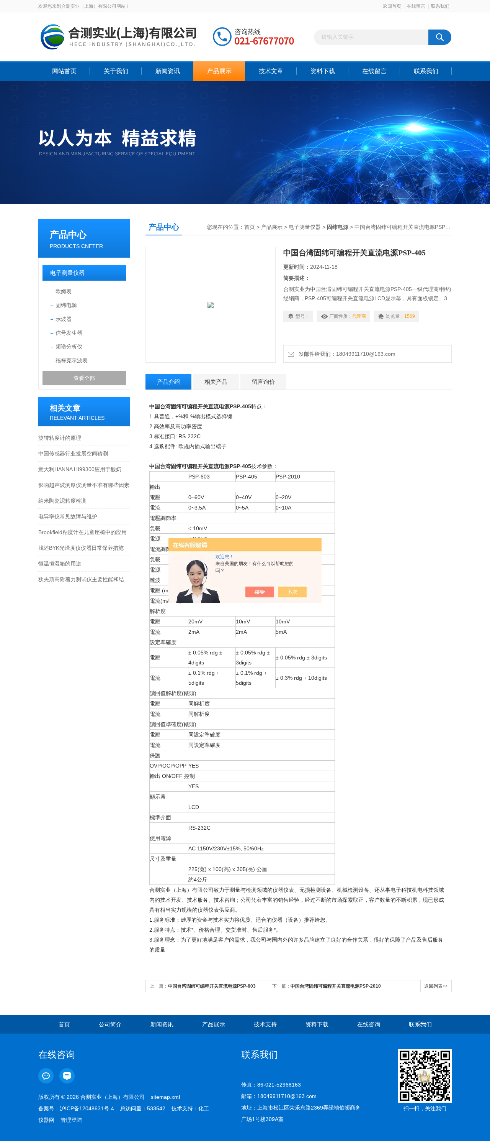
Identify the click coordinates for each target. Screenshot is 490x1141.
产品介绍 (168, 381)
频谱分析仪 (69, 347)
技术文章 (271, 71)
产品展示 (219, 71)
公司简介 (110, 1024)
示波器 (64, 319)
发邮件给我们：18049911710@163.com (345, 354)
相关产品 (215, 381)
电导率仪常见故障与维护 (67, 516)
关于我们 (116, 71)
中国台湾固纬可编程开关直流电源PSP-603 (212, 986)
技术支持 (265, 1024)
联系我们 (440, 6)
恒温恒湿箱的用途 (59, 564)
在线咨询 (368, 1024)
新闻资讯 (167, 71)
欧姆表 (64, 291)
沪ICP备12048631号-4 (87, 1108)
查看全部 (84, 378)
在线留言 (416, 6)
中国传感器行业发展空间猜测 (73, 453)
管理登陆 (71, 1120)
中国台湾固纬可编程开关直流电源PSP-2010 (336, 986)
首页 (249, 227)
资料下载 (322, 71)
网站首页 (64, 71)
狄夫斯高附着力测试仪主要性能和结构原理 (84, 579)
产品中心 (68, 234)
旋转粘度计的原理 (59, 438)
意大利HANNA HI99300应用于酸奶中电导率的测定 (84, 469)
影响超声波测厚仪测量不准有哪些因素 (83, 485)
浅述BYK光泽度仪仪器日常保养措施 (81, 548)
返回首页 (392, 6)
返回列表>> (436, 986)
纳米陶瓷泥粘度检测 (62, 501)
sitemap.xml (165, 1097)
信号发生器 (69, 333)
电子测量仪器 (67, 273)
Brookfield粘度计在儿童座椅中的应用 (82, 532)
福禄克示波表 (72, 360)
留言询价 (263, 381)
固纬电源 (66, 305)
